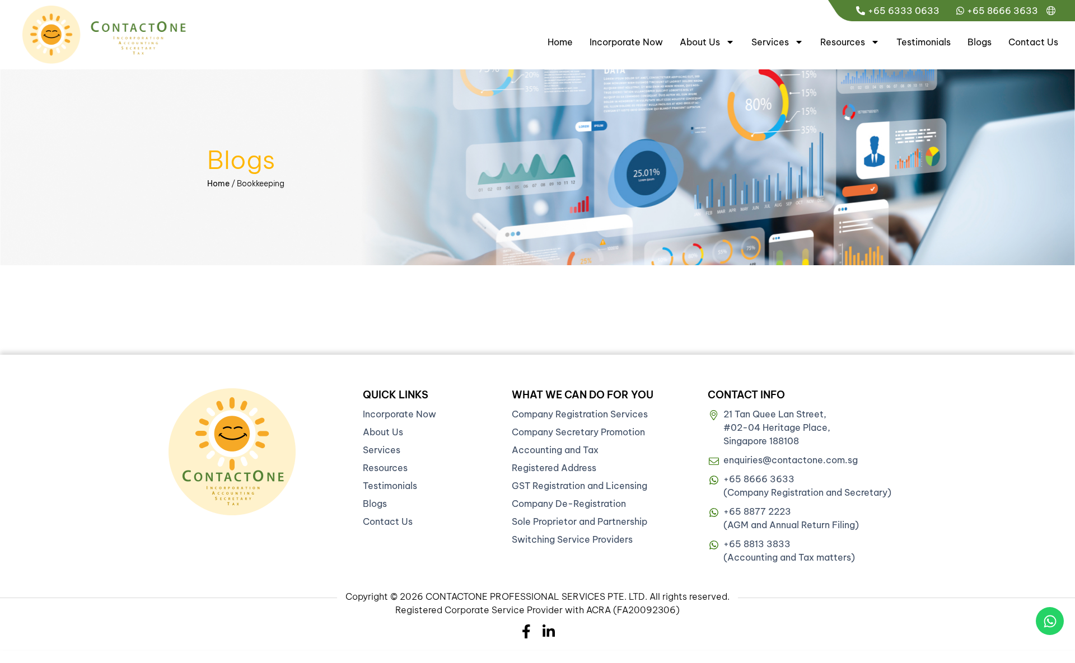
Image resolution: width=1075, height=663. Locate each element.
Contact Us (1033, 42)
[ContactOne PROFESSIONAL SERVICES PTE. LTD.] (232, 451)
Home (560, 42)
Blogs (980, 42)
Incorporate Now (626, 42)
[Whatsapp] (1050, 621)
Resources (842, 42)
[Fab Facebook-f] (527, 631)
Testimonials (923, 42)
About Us (700, 42)
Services (770, 42)
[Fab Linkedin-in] (549, 631)
